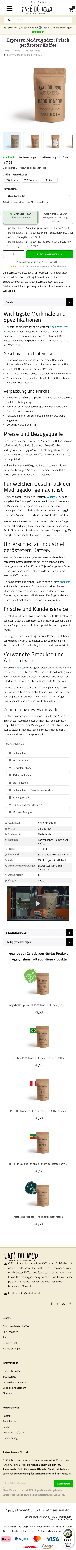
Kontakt (7, 1416)
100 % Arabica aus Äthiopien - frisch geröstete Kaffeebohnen (38, 1164)
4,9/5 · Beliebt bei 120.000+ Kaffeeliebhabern (38, 266)
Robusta (65, 582)
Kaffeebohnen (10, 1332)
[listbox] (38, 180)
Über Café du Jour (12, 1371)
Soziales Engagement (14, 1388)
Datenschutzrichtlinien (13, 1495)
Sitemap (7, 1393)
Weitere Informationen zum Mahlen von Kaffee (26, 202)
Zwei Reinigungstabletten (39, 228)
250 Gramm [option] (12, 180)
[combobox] (38, 20)
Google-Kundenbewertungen (57, 27)
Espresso (22, 667)
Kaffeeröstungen (12, 1348)
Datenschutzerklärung (37, 1517)
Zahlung (7, 1427)
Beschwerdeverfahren (61, 1519)
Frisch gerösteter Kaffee (16, 1326)
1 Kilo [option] (49, 180)
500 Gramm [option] (30, 180)
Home (6, 50)
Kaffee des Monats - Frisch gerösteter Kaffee (38, 1217)
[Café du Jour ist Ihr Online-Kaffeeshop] (38, 9)
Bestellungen (10, 1421)
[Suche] (9, 20)
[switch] (68, 1545)
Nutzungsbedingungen (43, 1495)
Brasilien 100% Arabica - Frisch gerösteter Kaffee (38, 1058)
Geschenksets (10, 1343)
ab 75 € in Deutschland (39, 262)
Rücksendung (10, 1438)
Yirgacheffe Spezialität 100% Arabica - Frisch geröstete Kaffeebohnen (38, 1005)
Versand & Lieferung (14, 1432)
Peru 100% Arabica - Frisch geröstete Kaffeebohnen (38, 1111)
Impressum (65, 1517)
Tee (4, 1337)
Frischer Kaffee (32, 50)
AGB (54, 1517)
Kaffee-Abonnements (15, 1382)
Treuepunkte (9, 1376)
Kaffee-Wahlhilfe (38, 2)
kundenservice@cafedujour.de (24, 1293)
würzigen (52, 497)
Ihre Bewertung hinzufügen (54, 157)
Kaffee (16, 50)
